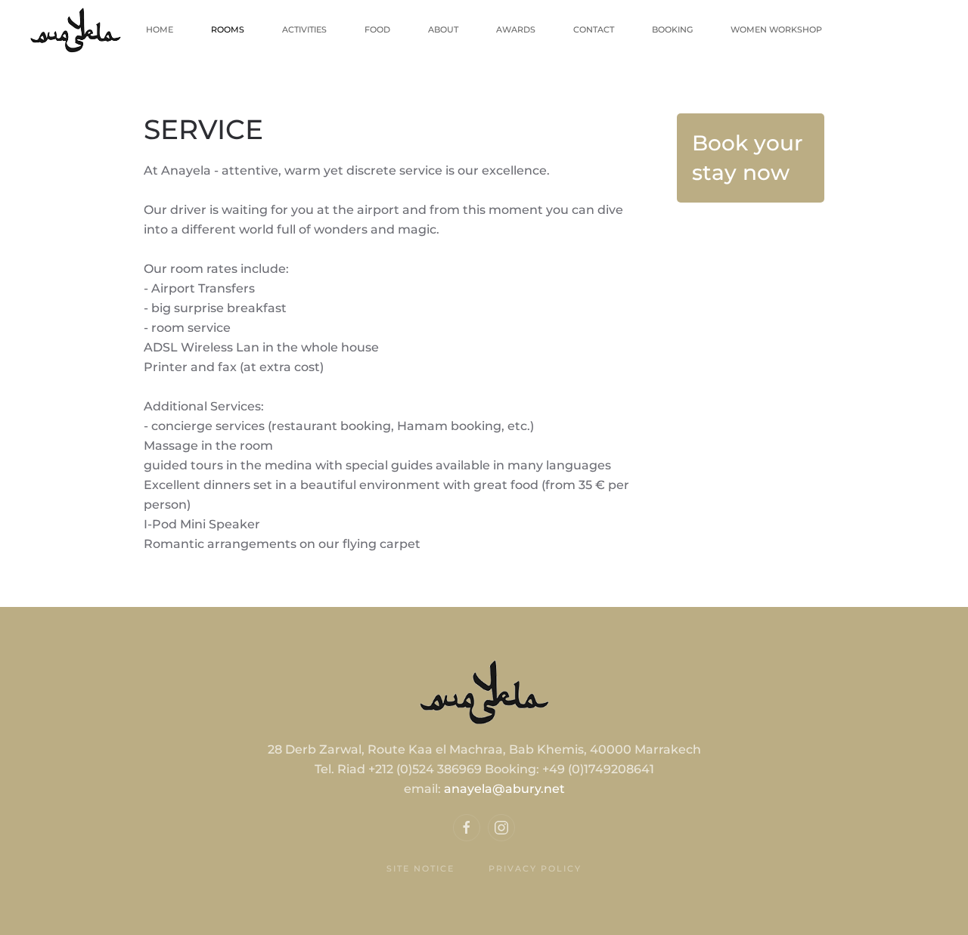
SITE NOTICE (420, 868)
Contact (593, 29)
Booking (672, 29)
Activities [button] (304, 29)
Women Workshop (776, 29)
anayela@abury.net (504, 789)
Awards (515, 29)
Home (159, 29)
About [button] (443, 29)
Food (377, 29)
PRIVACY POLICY (535, 868)
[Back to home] (75, 30)
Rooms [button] (227, 29)
